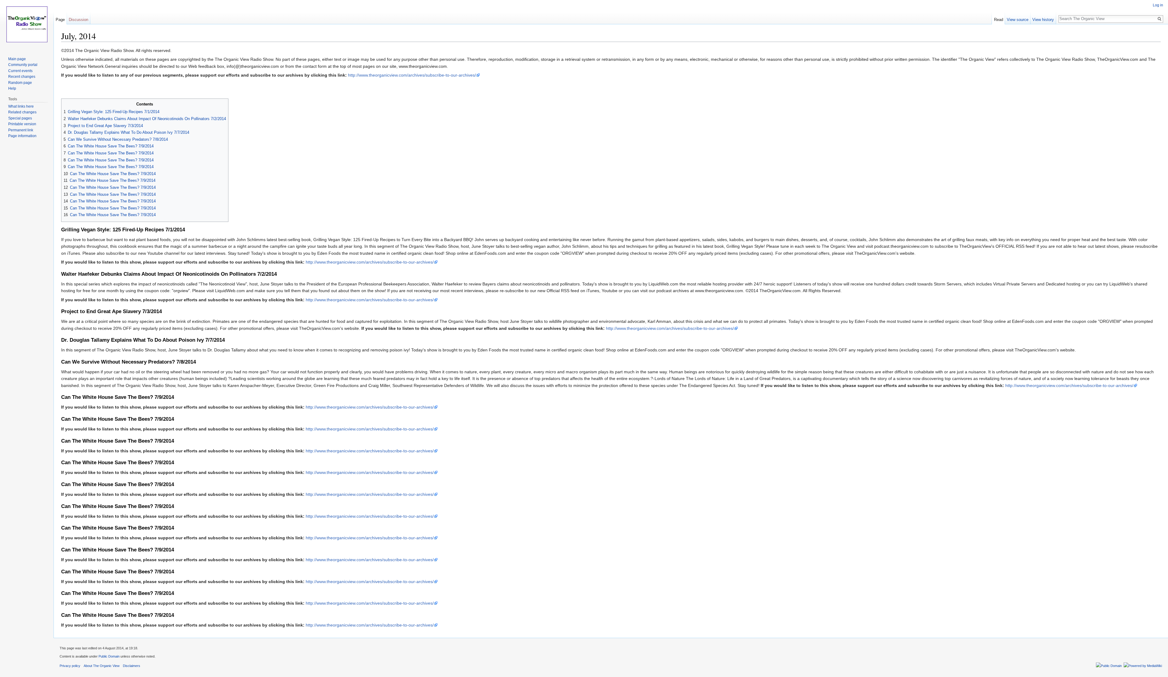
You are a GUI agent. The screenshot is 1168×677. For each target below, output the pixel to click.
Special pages (20, 118)
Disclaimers (131, 666)
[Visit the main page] (26, 24)
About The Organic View (102, 666)
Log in (1158, 5)
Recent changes (21, 76)
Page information (22, 136)
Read (998, 19)
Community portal (22, 65)
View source (1017, 19)
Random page (20, 83)
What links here (21, 106)
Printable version (22, 124)
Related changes (22, 112)
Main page (17, 59)
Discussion (78, 19)
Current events (20, 71)
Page (60, 19)
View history (1043, 19)
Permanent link (20, 130)
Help (12, 88)
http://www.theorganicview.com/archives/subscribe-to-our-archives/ (412, 75)
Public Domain (109, 656)
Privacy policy (70, 666)
